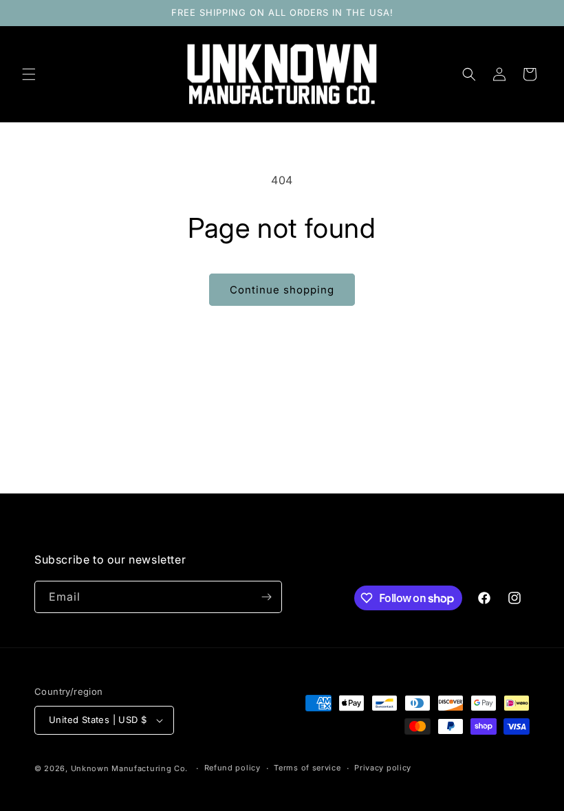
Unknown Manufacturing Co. (129, 768)
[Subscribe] (266, 597)
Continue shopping (282, 289)
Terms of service (307, 768)
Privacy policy (382, 768)
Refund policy (232, 768)
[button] (29, 74)
